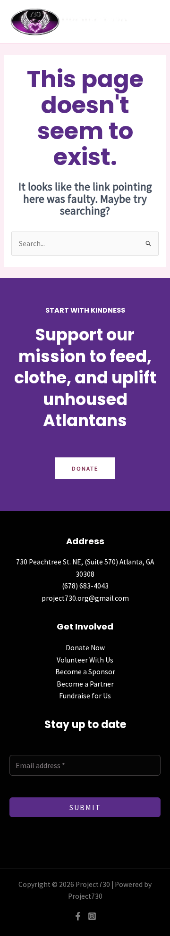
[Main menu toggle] (154, 22)
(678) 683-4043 (85, 585)
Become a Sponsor (85, 671)
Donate (85, 468)
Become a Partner (85, 683)
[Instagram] (92, 916)
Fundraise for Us (85, 695)
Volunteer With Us (85, 659)
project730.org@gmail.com (85, 598)
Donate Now (85, 647)
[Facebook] (78, 916)
